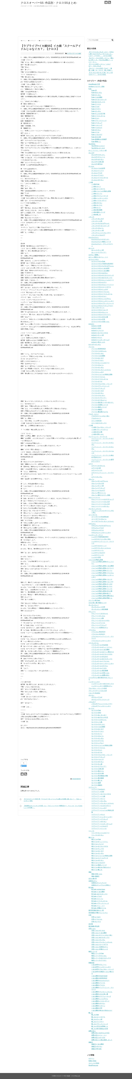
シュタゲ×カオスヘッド (99, 545)
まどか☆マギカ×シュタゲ (99, 289)
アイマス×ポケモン (97, 393)
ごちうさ (91, 217)
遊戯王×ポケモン (96, 1046)
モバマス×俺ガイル (97, 771)
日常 (90, 915)
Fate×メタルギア (96, 134)
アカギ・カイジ (94, 414)
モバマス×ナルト (96, 750)
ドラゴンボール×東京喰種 (99, 670)
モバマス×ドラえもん (98, 747)
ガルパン (91, 479)
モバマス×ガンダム (97, 738)
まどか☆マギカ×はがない (99, 273)
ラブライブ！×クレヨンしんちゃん (102, 803)
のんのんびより (94, 237)
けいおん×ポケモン (97, 180)
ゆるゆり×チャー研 (97, 335)
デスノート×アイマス (98, 623)
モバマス (91, 708)
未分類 (91, 924)
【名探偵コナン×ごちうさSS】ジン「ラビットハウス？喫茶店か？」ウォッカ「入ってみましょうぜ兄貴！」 (53, 806)
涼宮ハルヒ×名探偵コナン (99, 947)
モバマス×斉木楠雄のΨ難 (99, 775)
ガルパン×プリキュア (98, 488)
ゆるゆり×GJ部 (96, 326)
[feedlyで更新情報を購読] (106, 2)
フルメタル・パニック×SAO (98, 688)
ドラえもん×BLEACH (98, 632)
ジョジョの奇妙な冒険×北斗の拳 (101, 591)
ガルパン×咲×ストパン (98, 493)
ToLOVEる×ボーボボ (98, 148)
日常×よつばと (96, 917)
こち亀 (91, 182)
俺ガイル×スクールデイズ (99, 858)
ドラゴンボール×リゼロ (99, 668)
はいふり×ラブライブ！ (99, 252)
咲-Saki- (91, 887)
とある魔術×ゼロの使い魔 (99, 994)
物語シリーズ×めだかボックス (101, 958)
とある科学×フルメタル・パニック (102, 969)
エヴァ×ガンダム (96, 477)
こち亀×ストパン (96, 193)
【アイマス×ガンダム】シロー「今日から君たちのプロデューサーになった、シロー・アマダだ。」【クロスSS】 (101, 53)
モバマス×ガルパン (97, 736)
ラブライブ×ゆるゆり (98, 789)
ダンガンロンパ (94, 605)
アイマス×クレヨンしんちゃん (101, 370)
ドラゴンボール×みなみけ (99, 656)
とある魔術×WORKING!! (99, 978)
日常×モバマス (96, 921)
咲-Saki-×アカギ (96, 896)
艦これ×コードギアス (98, 1017)
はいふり (91, 248)
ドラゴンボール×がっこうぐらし (101, 647)
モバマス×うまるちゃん (99, 719)
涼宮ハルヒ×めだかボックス (100, 937)
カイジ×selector (96, 420)
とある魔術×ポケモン (98, 1003)
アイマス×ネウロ (96, 381)
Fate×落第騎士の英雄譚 (99, 139)
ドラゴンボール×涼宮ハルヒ (100, 673)
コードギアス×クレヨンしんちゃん (102, 521)
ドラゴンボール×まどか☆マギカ (101, 654)
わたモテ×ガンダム (95, 344)
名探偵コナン (93, 881)
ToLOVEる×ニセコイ (98, 146)
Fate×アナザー (96, 109)
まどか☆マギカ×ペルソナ (99, 310)
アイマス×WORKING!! (98, 348)
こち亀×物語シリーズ (98, 212)
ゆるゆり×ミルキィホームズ (100, 340)
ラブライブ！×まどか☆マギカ (101, 794)
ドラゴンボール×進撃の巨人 (100, 675)
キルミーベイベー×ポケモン (100, 506)
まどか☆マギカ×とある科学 (100, 268)
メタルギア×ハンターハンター (101, 706)
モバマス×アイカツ (97, 731)
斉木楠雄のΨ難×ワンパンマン (98, 912)
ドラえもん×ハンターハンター (101, 640)
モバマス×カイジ (96, 733)
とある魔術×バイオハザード (100, 1001)
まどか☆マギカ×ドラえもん (100, 291)
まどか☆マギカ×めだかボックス (101, 277)
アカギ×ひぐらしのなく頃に (100, 416)
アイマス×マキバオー (98, 395)
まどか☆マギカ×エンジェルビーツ (102, 280)
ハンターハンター (94, 682)
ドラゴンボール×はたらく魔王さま (102, 652)
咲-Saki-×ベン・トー (98, 905)
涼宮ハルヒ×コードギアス (99, 944)
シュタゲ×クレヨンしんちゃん (101, 548)
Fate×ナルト (95, 118)
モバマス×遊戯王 (96, 785)
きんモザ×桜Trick (96, 164)
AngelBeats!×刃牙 (94, 84)
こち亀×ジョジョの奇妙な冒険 (101, 191)
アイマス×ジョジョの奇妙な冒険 (101, 374)
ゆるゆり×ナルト (96, 337)
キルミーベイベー (94, 497)
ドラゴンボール (94, 643)
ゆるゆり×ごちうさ (97, 330)
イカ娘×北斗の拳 (96, 432)
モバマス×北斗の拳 (97, 773)
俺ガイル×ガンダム (97, 853)
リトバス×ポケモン (97, 835)
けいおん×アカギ (96, 173)
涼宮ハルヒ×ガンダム (98, 940)
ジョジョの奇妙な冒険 (96, 559)
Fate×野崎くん (96, 141)
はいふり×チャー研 (97, 250)
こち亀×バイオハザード (99, 200)
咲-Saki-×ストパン (97, 898)
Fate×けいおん (96, 95)
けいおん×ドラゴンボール (99, 177)
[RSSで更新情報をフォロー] (109, 2)
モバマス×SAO (96, 712)
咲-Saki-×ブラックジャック (100, 903)
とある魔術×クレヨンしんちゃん (101, 992)
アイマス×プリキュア (98, 388)
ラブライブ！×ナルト (98, 814)
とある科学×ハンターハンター (101, 967)
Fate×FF (94, 90)
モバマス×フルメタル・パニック (101, 754)
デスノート (92, 611)
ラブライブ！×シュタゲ (99, 808)
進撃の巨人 (92, 1031)
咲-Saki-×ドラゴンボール (99, 901)
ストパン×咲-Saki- (94, 600)
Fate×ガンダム (96, 111)
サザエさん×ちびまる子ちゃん (101, 525)
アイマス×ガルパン (97, 365)
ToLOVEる (92, 144)
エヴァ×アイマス (96, 470)
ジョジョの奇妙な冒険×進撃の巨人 (102, 595)
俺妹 (90, 872)
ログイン (91, 1058)
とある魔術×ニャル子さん (99, 999)
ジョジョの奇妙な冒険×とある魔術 (102, 566)
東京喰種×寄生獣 (94, 926)
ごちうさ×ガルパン (97, 228)
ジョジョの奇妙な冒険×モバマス (101, 586)
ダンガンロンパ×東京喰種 (99, 609)
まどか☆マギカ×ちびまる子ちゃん (102, 266)
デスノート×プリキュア (99, 625)
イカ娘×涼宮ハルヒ (97, 434)
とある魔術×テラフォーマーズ (101, 996)
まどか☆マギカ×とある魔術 (100, 270)
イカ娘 (91, 425)
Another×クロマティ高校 (96, 86)
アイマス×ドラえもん (98, 377)
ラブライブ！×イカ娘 (74, 53)
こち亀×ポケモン (96, 203)
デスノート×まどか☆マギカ (100, 620)
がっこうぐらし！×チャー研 (98, 150)
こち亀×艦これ (96, 214)
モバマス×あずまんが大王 (99, 717)
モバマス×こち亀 (96, 722)
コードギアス (93, 515)
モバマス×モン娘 (96, 764)
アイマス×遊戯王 (96, 409)
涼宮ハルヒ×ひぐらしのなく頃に (101, 935)
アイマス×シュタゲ (97, 372)
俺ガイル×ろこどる (97, 848)
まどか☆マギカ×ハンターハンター (102, 301)
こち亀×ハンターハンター (99, 198)
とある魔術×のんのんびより (100, 980)
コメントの (94, 1063)
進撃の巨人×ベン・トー (99, 1035)
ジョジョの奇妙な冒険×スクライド (102, 568)
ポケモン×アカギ (96, 697)
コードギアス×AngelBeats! (100, 516)
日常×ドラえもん (96, 919)
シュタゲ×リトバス (97, 555)
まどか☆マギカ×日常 (98, 319)
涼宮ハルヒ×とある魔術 (99, 933)
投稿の (92, 1061)
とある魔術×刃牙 (96, 1008)
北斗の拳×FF (93, 878)
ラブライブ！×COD (97, 791)
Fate (90, 89)
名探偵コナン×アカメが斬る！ (101, 885)
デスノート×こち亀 (97, 618)
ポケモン (91, 695)
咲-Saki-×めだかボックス (99, 894)
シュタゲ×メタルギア (98, 552)
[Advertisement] (66, 22)
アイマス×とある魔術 (98, 355)
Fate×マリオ (95, 132)
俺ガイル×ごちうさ (97, 844)
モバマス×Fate (96, 710)
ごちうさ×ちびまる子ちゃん (100, 223)
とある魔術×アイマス (98, 983)
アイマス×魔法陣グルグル (99, 412)
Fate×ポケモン (96, 130)
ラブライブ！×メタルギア (99, 826)
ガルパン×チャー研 (97, 486)
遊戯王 (91, 1042)
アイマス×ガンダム (97, 367)
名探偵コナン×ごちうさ (99, 883)
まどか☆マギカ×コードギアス (101, 287)
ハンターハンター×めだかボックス (102, 683)
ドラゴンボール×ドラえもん (100, 661)
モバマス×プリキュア (98, 757)
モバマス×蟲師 (96, 782)
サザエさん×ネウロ (97, 530)
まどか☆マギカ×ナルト (99, 296)
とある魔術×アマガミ (98, 985)
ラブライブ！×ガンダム (99, 801)
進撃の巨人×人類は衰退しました (101, 1040)
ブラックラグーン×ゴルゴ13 (98, 690)
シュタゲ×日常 (96, 557)
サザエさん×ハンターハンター (101, 532)
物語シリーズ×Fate (97, 953)
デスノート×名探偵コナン (99, 627)
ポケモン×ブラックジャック (100, 699)
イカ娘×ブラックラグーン (99, 429)
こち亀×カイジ (96, 186)
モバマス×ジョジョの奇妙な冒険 (101, 745)
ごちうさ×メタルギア (98, 235)
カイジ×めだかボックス (99, 423)
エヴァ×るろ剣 (96, 468)
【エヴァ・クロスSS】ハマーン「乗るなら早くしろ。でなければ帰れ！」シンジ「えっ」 (101, 60)
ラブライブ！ (93, 787)
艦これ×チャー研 (96, 1019)
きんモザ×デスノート (98, 157)
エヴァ (91, 464)
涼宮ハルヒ (92, 928)
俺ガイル (91, 837)
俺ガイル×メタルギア (98, 862)
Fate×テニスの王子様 (98, 113)
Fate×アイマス (96, 104)
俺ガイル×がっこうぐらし (99, 841)
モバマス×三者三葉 (97, 768)
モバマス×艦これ (96, 780)
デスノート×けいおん (98, 616)
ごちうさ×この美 (96, 221)
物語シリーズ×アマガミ (99, 960)
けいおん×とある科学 (98, 168)
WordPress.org (93, 1065)
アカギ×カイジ (96, 418)
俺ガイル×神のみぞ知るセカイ (101, 867)
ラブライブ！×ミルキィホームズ (101, 824)
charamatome (76, 779)
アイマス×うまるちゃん (99, 351)
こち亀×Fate (95, 184)
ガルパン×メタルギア (98, 490)
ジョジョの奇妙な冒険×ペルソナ (101, 579)
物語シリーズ (93, 951)
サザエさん (92, 523)
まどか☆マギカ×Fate (98, 261)
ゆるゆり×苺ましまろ (98, 342)
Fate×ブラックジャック (99, 120)
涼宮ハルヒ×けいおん (98, 930)
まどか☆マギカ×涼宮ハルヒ (100, 321)
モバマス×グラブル (97, 740)
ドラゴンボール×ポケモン (99, 666)
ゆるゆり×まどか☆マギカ (99, 333)
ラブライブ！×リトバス (99, 828)
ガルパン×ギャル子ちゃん (99, 481)
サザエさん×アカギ (97, 528)
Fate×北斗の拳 (96, 137)
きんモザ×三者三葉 (97, 161)
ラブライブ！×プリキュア (99, 819)
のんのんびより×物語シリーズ (101, 241)
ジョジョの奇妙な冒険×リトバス (101, 588)
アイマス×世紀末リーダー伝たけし (102, 402)
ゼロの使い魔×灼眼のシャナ (98, 602)
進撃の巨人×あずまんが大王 (100, 1033)
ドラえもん (92, 630)
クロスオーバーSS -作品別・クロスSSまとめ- (49, 2)
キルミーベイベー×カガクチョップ (102, 499)
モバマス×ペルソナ (97, 759)
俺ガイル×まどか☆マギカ (99, 846)
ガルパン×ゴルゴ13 (97, 483)
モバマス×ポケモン (97, 761)
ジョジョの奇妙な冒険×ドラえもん (102, 573)
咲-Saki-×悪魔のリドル (98, 908)
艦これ (91, 1013)
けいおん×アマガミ (97, 175)
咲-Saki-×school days (98, 889)
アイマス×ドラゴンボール (99, 379)
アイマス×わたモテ (97, 358)
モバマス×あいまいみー (99, 715)
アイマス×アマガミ (97, 360)
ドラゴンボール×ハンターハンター (102, 663)
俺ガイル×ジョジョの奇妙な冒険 (101, 855)
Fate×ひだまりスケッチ (99, 99)
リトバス (91, 831)
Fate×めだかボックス (98, 102)
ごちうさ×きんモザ (97, 219)
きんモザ (91, 153)
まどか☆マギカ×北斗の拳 (99, 317)
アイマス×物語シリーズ (99, 407)
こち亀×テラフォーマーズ (99, 196)
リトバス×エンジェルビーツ (100, 833)
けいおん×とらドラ (97, 170)
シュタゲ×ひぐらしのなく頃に (101, 539)
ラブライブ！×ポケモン (99, 821)
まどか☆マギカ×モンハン (99, 312)
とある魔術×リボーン (98, 1006)
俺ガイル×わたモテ (97, 851)
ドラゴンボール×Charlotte (99, 645)
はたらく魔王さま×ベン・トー (98, 257)
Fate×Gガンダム (96, 92)
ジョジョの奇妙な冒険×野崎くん (101, 598)
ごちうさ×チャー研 (97, 230)
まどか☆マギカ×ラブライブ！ (101, 314)
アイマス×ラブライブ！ (99, 398)
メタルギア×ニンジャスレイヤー (101, 704)
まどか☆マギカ (94, 259)
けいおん (91, 166)
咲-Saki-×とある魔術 (98, 891)
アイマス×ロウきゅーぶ (99, 400)
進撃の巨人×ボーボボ (98, 1037)
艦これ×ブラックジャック (99, 1024)
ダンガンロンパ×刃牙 (98, 607)
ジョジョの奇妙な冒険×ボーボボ (101, 584)
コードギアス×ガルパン (99, 519)
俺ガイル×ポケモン (97, 860)
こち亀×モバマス (96, 205)
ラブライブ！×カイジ (98, 798)
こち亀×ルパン (96, 207)
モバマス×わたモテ (97, 729)
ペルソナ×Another (94, 693)
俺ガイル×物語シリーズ (99, 865)
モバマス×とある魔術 (98, 726)
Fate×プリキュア (96, 123)
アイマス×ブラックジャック (100, 386)
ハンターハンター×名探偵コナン (101, 686)
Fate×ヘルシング (96, 125)
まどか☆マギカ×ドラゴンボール (101, 294)
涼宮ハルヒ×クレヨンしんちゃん (101, 942)
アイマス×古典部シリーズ (99, 405)
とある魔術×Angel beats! (99, 976)
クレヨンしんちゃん (95, 508)
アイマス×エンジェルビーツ (100, 362)
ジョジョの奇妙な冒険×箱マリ (101, 593)
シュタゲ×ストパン (97, 550)
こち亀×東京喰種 (96, 210)
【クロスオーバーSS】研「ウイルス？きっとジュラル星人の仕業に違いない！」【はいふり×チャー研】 (53, 800)
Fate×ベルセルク (96, 127)
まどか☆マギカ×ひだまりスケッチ (102, 275)
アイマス (91, 347)
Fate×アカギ (95, 106)
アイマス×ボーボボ (97, 391)
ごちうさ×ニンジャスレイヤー (101, 233)
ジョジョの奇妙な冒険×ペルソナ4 (102, 581)
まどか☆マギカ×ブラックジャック (102, 303)
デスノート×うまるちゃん (99, 613)
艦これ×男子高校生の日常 (99, 1028)
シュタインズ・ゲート (96, 535)
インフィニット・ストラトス (98, 436)
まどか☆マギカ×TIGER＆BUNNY (102, 263)
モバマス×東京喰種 (97, 778)
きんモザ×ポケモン (97, 159)
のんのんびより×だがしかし (100, 239)
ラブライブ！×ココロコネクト (101, 805)
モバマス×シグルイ (97, 743)
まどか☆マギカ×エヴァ (99, 282)
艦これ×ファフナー (97, 1021)
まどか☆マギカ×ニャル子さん (101, 298)
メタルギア (92, 702)
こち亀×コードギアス (98, 189)
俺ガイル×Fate (96, 839)
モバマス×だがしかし (98, 724)
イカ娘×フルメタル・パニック (101, 427)
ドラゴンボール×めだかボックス (101, 659)
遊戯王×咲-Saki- (96, 1049)
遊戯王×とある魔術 (97, 1044)
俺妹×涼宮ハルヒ (96, 874)
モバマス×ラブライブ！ (99, 766)
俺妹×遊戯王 (95, 876)
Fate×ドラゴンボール (98, 116)
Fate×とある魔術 (96, 97)
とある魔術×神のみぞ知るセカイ (101, 1010)
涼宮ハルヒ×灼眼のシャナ (99, 949)
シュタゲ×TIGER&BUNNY (100, 537)
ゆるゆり (91, 324)
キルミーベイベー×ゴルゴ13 (100, 501)
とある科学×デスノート (99, 964)
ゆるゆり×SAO (96, 328)
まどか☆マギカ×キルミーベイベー (102, 284)
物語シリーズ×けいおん (99, 955)
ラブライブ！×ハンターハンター (101, 817)
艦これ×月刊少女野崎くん (99, 1026)
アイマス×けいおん (97, 353)
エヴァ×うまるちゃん (98, 465)
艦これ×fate (95, 1014)
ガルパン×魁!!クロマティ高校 (100, 495)
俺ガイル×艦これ (96, 869)
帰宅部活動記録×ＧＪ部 (96, 910)
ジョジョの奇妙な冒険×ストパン (101, 570)
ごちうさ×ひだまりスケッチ (100, 226)
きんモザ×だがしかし (98, 154)
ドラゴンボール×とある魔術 (100, 649)
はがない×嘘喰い (94, 255)
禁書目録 (91, 962)
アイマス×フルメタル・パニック (101, 384)
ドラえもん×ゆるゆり (98, 634)
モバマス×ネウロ (96, 752)
